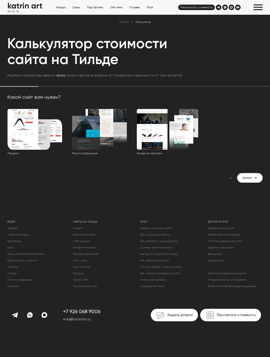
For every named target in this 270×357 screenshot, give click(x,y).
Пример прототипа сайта (156, 247)
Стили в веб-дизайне (153, 279)
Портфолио (215, 228)
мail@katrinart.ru (77, 319)
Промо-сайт (80, 279)
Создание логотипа (152, 286)
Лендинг (78, 228)
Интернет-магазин (85, 247)
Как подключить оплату (154, 260)
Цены (10, 247)
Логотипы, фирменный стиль (225, 241)
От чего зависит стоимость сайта (161, 266)
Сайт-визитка (81, 241)
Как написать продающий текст (160, 273)
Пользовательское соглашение (227, 279)
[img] (218, 7)
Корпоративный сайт (86, 253)
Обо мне (12, 266)
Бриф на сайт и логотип (22, 260)
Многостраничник (84, 234)
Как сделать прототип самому (158, 253)
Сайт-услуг (80, 260)
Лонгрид (78, 273)
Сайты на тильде (17, 234)
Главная (124, 21)
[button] (258, 7)
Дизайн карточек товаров (224, 234)
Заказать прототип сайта (156, 228)
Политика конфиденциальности (227, 273)
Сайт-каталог (81, 266)
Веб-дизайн (215, 253)
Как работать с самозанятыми (158, 241)
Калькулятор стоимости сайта (25, 253)
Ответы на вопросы (19, 279)
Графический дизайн (221, 247)
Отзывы (12, 273)
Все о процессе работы (155, 234)
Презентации (216, 260)
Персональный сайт (85, 286)
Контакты (13, 286)
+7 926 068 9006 (81, 311)
